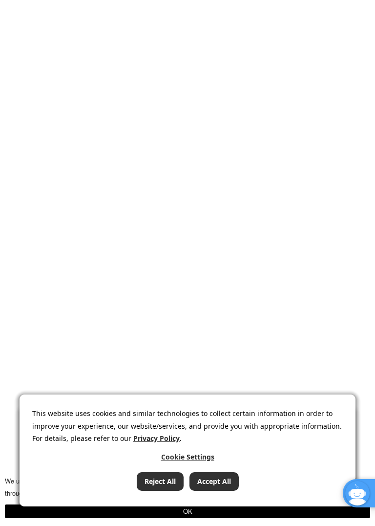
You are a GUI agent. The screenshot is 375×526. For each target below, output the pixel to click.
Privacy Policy (156, 438)
